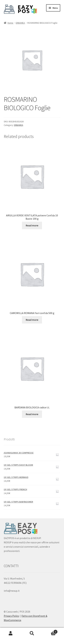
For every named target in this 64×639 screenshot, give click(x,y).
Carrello (49, 630)
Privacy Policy (11, 615)
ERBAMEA (20, 22)
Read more (32, 225)
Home (10, 22)
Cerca (32, 633)
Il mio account (10, 633)
